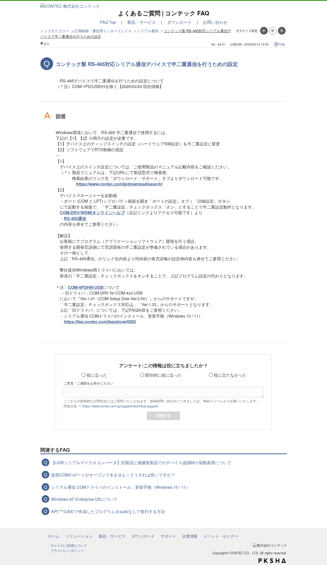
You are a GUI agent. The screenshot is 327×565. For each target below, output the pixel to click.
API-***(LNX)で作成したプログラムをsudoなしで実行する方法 (108, 511)
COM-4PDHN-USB (85, 287)
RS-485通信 (75, 218)
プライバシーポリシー (67, 550)
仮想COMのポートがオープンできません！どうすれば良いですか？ (113, 475)
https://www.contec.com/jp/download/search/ (119, 184)
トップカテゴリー (54, 30)
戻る (46, 43)
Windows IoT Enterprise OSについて (84, 499)
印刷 (282, 44)
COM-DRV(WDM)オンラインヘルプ (92, 212)
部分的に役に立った (163, 375)
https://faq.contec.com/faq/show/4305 (100, 321)
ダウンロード (179, 22)
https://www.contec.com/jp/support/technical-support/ (120, 406)
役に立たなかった (230, 375)
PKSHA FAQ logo (272, 560)
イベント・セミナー (221, 536)
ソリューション (79, 536)
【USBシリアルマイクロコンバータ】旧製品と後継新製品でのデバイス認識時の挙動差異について (141, 462)
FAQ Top (108, 22)
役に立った (97, 375)
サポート (168, 536)
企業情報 (189, 536)
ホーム (54, 536)
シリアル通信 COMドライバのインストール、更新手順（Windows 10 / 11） (120, 487)
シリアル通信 (147, 30)
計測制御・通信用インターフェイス (103, 30)
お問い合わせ (215, 22)
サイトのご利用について (69, 545)
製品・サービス (141, 22)
